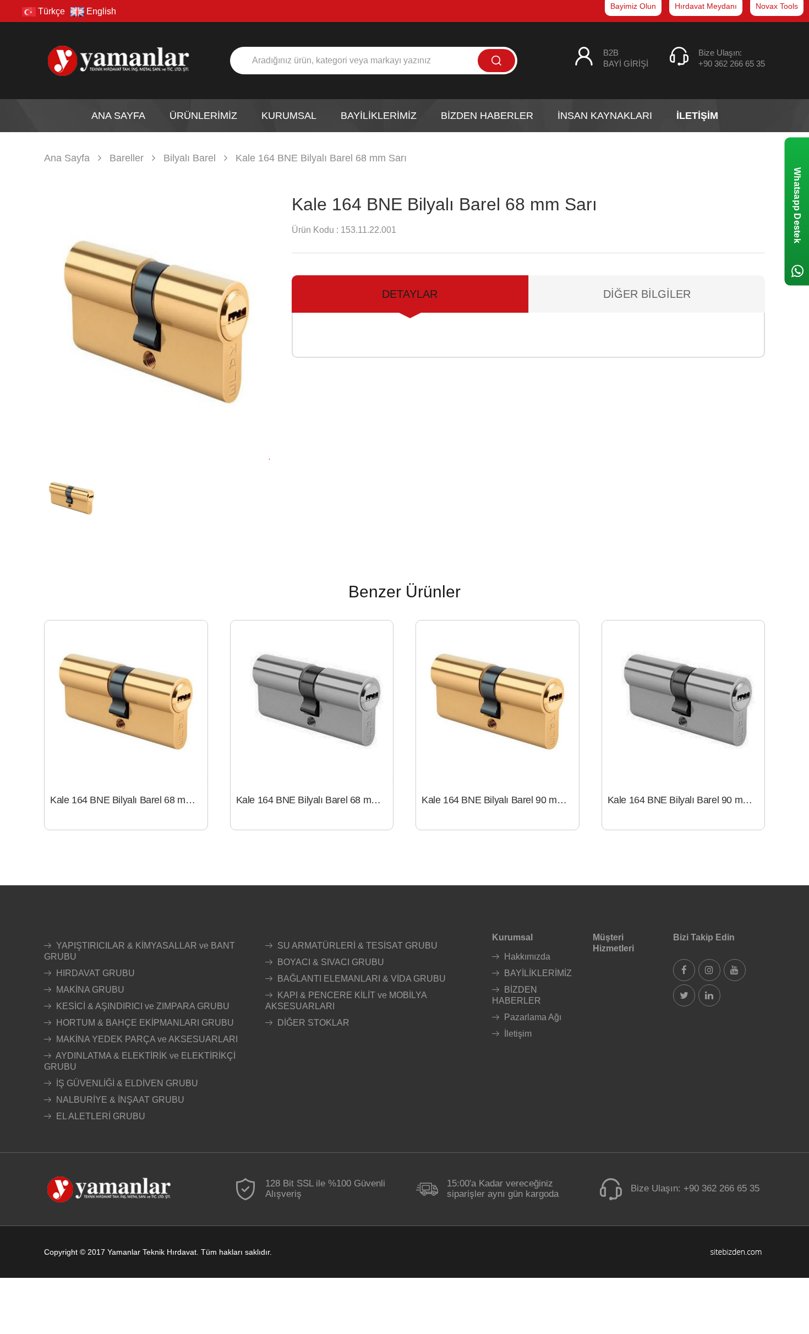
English (100, 11)
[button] (256, 322)
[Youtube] (735, 970)
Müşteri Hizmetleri (613, 943)
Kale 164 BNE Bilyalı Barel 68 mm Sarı (128, 799)
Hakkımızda (526, 956)
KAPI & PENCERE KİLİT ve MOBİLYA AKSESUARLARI (346, 1000)
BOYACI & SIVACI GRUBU (329, 962)
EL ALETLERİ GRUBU (99, 1116)
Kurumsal (512, 937)
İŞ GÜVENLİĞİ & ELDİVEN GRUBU (126, 1083)
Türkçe (50, 11)
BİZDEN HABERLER (516, 995)
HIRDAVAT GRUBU (94, 973)
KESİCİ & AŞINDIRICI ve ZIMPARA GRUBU (141, 1006)
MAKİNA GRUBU (89, 989)
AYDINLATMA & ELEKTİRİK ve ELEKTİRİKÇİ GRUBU (140, 1061)
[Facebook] (684, 970)
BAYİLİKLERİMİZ (537, 973)
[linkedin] (709, 995)
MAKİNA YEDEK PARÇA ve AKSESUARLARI (146, 1039)
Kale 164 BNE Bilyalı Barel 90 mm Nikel (686, 799)
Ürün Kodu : (315, 230)
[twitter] (684, 995)
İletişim (517, 1033)
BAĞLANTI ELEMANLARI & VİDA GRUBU (360, 978)
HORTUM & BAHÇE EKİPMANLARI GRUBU (144, 1022)
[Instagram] (709, 970)
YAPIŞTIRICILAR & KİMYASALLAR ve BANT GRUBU (139, 951)
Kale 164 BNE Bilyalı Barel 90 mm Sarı (500, 799)
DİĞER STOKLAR (312, 1022)
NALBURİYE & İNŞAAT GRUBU (119, 1099)
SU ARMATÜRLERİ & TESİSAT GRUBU (356, 945)
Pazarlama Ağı (531, 1017)
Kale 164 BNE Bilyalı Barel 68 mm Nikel (314, 799)
